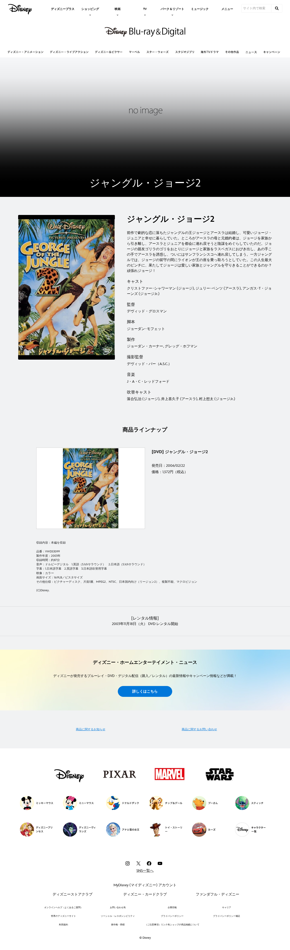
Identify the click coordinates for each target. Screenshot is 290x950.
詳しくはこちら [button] (145, 691)
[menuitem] (63, 9)
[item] (90, 9)
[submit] (276, 8)
